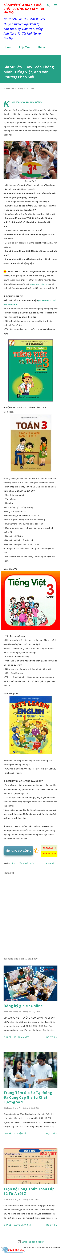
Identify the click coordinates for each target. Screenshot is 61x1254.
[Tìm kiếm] (48, 5)
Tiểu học (29, 863)
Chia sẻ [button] (50, 863)
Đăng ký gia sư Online (23, 1005)
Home (7, 47)
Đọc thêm (51, 1037)
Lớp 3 (21, 863)
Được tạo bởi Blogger (32, 1241)
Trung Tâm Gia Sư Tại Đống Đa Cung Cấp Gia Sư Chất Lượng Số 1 (28, 1097)
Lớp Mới (24, 47)
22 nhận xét (21, 1133)
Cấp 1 (14, 863)
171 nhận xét (21, 1037)
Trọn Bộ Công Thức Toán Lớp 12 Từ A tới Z (29, 1191)
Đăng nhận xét (22, 1224)
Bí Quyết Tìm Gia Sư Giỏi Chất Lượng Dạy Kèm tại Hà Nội (24, 8)
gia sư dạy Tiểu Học (39, 284)
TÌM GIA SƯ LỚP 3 (18, 850)
